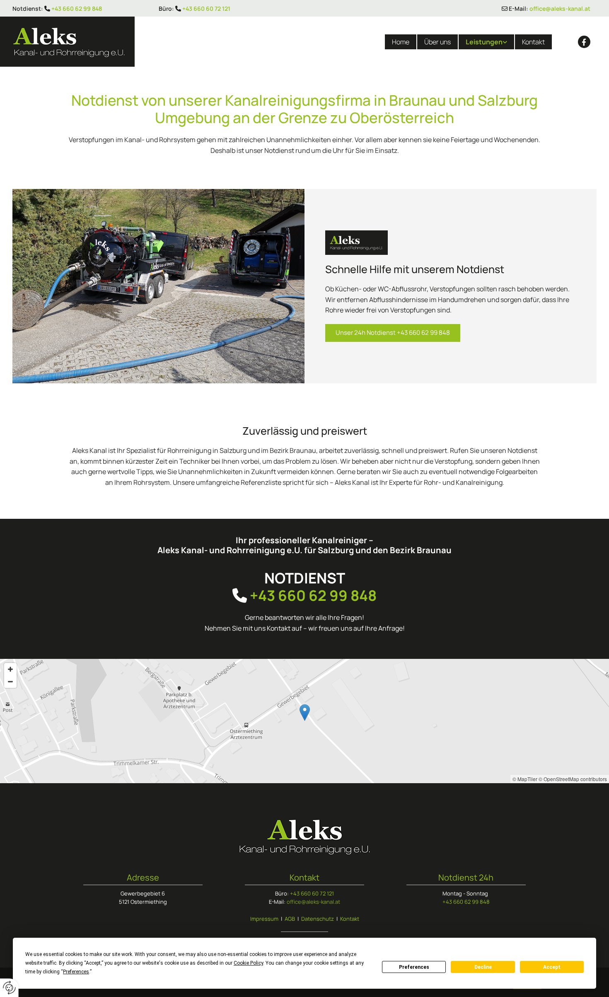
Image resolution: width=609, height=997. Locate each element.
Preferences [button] (76, 972)
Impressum (264, 918)
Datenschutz (317, 918)
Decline (483, 967)
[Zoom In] (10, 669)
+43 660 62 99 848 (76, 8)
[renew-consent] (9, 987)
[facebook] (584, 42)
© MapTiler (524, 778)
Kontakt (533, 41)
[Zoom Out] (10, 681)
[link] (486, 41)
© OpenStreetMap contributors (573, 778)
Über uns (437, 41)
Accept (552, 967)
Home (400, 41)
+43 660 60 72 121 (206, 8)
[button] (392, 333)
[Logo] (101, 42)
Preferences (414, 967)
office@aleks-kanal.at (559, 8)
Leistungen (484, 41)
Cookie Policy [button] (248, 963)
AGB (290, 918)
